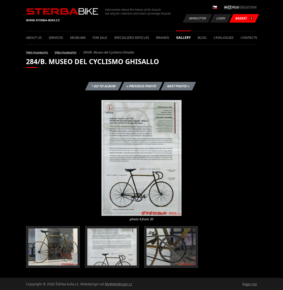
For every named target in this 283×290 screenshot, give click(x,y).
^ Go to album (103, 86)
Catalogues (224, 37)
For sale (100, 37)
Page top (249, 284)
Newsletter (197, 18)
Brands (162, 37)
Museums (78, 37)
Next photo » (178, 86)
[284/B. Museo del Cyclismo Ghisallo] (141, 157)
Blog (202, 37)
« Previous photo (141, 86)
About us (34, 37)
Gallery (183, 37)
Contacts (249, 37)
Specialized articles (131, 37)
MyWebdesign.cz (118, 284)
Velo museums (37, 52)
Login (221, 18)
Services (56, 37)
